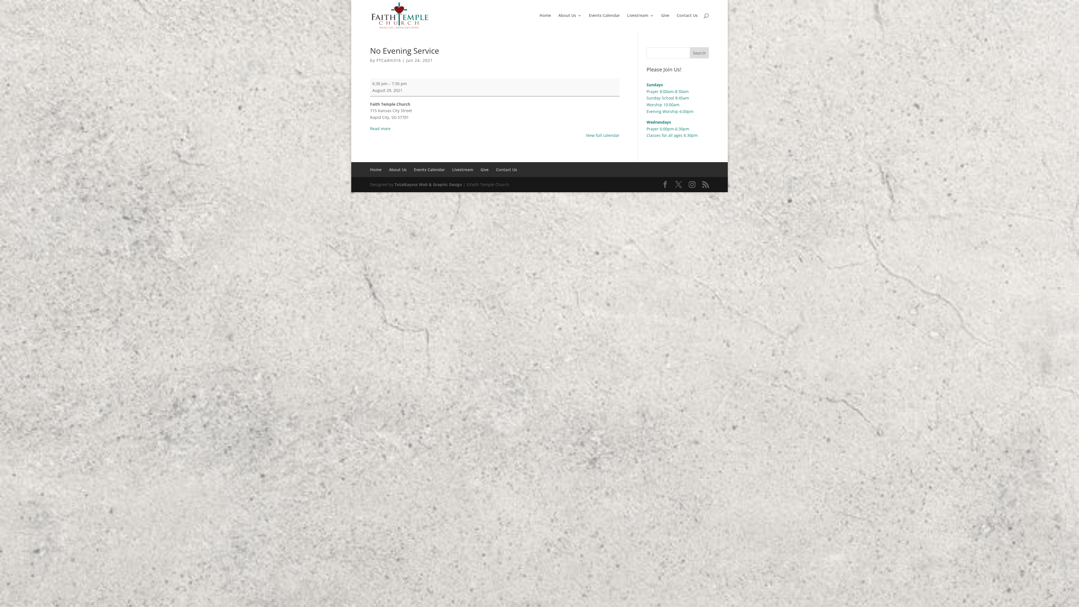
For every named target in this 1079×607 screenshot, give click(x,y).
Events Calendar (604, 15)
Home (545, 15)
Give (665, 15)
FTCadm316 (389, 60)
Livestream (637, 15)
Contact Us (687, 15)
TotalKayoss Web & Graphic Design (428, 184)
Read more (380, 128)
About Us (567, 15)
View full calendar (603, 135)
